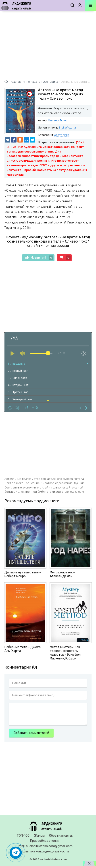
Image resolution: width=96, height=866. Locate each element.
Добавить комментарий (31, 733)
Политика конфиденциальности (45, 851)
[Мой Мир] (26, 140)
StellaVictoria (67, 127)
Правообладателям (44, 841)
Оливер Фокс (57, 120)
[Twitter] (32, 140)
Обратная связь (61, 836)
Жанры (39, 836)
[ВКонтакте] (7, 140)
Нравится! (41, 257)
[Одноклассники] (20, 140)
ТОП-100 (23, 836)
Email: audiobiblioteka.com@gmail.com (45, 846)
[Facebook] (14, 140)
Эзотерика (61, 135)
